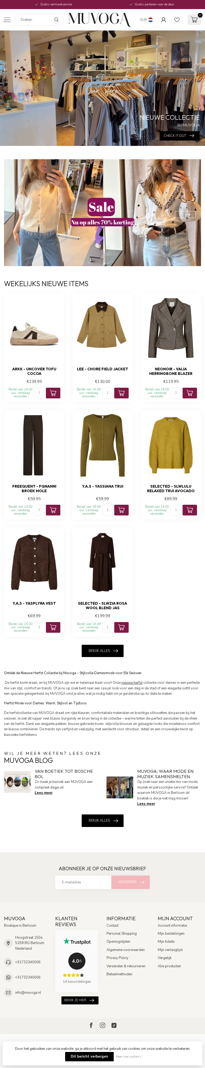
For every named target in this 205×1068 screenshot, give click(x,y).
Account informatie (172, 925)
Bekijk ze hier (75, 1000)
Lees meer (44, 792)
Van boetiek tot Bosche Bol (64, 773)
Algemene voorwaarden (126, 949)
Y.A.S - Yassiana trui (102, 486)
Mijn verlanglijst (170, 949)
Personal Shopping (122, 933)
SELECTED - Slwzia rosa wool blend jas (102, 605)
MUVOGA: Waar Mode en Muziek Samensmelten (165, 773)
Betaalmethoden (119, 974)
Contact (113, 925)
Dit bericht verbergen (89, 1056)
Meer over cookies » (128, 1056)
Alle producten (169, 966)
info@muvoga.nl (28, 992)
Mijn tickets (166, 941)
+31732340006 (28, 962)
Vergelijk (164, 958)
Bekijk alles (99, 650)
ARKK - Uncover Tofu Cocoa (34, 371)
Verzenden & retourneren (126, 966)
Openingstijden (118, 941)
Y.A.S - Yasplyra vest (34, 603)
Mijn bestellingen (171, 933)
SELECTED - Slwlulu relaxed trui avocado (171, 488)
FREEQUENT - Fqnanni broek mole (34, 488)
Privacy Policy (117, 958)
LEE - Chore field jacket (102, 369)
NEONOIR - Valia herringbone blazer (170, 371)
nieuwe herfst (132, 682)
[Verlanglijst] (177, 19)
